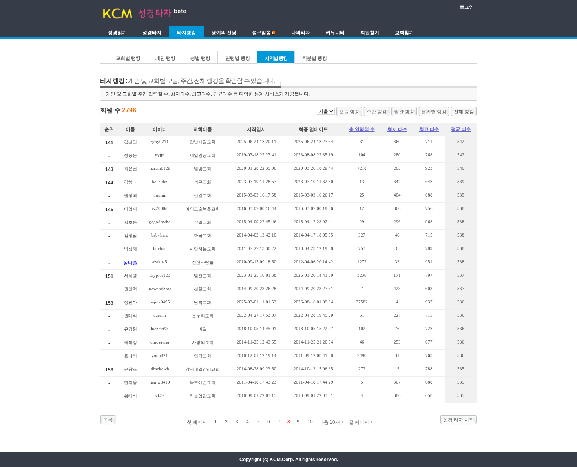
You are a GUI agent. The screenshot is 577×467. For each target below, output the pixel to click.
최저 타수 (397, 129)
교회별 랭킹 (128, 58)
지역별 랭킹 (276, 58)
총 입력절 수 (362, 129)
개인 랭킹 (165, 58)
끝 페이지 (359, 422)
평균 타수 (461, 129)
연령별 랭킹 (237, 58)
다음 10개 (329, 422)
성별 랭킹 (200, 58)
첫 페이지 (197, 422)
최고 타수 (429, 129)
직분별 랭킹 (314, 58)
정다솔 (130, 262)
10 (310, 422)
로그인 (467, 7)
